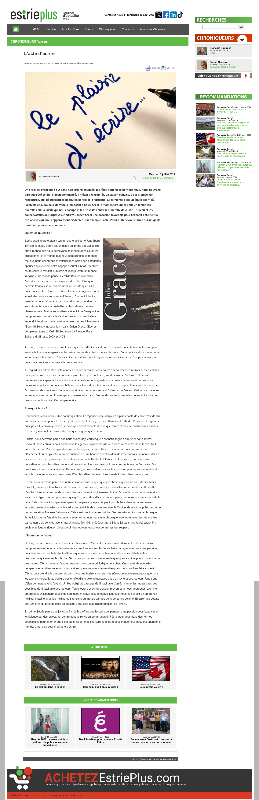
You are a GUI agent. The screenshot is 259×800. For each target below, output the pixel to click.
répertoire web (80, 784)
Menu (36, 28)
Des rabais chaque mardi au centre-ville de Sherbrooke (232, 154)
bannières (51, 784)
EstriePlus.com (29, 796)
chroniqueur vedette (174, 784)
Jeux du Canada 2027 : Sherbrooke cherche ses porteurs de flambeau (230, 182)
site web (145, 784)
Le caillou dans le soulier (223, 67)
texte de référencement (125, 784)
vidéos (156, 784)
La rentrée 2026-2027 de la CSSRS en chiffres (231, 111)
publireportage (100, 784)
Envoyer (171, 68)
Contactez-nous (113, 14)
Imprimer (156, 68)
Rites (213, 52)
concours (64, 784)
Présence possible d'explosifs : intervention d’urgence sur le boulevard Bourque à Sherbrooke (234, 126)
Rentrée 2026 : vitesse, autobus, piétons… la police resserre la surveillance (234, 167)
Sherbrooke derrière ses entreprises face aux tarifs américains (231, 140)
